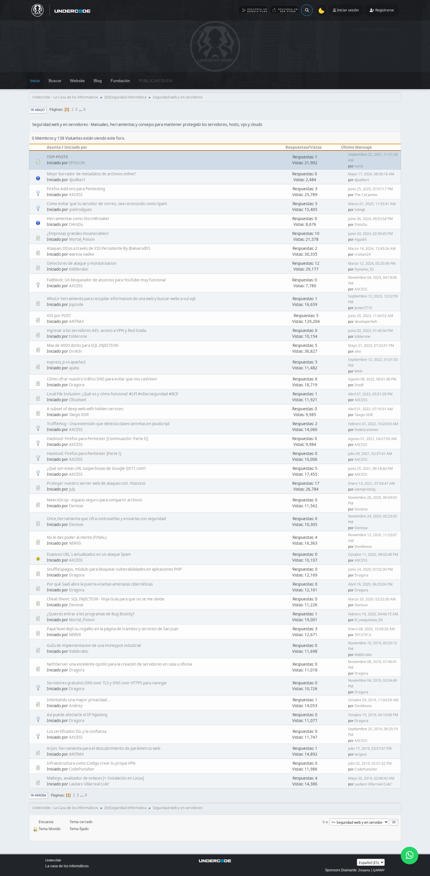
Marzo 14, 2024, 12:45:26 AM (372, 248)
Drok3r (75, 351)
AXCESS (75, 194)
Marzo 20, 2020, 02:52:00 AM (372, 599)
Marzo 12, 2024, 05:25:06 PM (371, 263)
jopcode (76, 304)
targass (361, 754)
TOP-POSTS (57, 157)
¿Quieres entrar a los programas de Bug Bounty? (91, 614)
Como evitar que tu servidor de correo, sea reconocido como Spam (107, 203)
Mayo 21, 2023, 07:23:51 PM (371, 345)
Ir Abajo (38, 110)
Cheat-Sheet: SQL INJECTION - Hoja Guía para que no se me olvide (105, 599)
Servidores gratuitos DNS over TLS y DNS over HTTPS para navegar (107, 682)
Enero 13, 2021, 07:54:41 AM (371, 483)
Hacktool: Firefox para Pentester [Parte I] (84, 453)
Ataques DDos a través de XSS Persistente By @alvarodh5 (98, 248)
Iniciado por (75, 147)
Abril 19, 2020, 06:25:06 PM (370, 584)
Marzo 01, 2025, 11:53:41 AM (372, 203)
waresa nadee (81, 254)
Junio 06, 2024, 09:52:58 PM (370, 218)
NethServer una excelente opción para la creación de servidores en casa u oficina (119, 664)
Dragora (76, 384)
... (81, 109)
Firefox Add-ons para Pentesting (76, 188)
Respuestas (296, 147)
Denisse (76, 505)
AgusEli (361, 239)
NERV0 (75, 543)
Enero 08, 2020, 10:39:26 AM (371, 628)
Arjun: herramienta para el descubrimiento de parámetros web (103, 748)
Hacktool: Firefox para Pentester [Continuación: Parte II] (97, 438)
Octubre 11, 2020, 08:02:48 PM (373, 554)
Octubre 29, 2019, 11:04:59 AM (373, 699)
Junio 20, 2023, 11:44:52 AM (370, 315)
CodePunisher (81, 769)
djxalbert (77, 179)
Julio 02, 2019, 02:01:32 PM (370, 763)
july (72, 489)
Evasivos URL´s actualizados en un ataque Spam (89, 554)
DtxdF (359, 384)
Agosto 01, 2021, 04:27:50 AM (372, 438)
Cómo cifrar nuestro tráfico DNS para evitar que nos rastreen (102, 379)
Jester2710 (363, 307)
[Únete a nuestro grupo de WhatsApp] (409, 855)
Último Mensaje (356, 147)
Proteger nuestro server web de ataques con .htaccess (96, 483)
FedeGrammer (367, 429)
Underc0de (53, 860)
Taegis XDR (79, 414)
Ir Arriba (38, 795)
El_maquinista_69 (369, 619)
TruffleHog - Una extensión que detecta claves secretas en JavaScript (108, 423)
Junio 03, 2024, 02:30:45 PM (370, 233)
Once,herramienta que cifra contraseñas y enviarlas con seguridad (106, 518)
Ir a (325, 822)
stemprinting (365, 489)
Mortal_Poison (82, 239)
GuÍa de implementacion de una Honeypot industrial (94, 645)
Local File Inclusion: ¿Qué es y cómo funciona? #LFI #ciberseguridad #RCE (112, 394)
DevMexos (363, 546)
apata (74, 368)
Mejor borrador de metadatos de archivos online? (91, 173)
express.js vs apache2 (66, 362)
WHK (358, 371)
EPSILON (77, 162)
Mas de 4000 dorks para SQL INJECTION (82, 345)
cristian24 (363, 254)
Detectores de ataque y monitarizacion (81, 263)
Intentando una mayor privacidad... (78, 699)
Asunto (54, 147)
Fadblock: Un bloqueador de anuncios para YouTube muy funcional (106, 280)
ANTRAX (76, 321)
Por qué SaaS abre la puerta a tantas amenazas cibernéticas (100, 584)
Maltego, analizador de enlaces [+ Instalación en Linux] (95, 778)
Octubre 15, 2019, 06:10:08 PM (373, 714)
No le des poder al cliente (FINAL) (76, 537)
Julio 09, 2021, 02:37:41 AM (370, 453)
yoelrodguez (80, 209)
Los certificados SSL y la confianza (76, 731)
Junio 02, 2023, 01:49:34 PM (370, 330)
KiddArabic (78, 269)
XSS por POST (59, 315)
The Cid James (366, 194)
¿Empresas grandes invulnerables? (78, 233)
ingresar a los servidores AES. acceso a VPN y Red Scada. (97, 330)
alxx (358, 351)
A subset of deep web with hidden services (85, 408)
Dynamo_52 (364, 269)
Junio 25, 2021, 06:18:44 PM (370, 468)
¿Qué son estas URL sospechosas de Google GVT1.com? (96, 468)
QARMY (379, 870)
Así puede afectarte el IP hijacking (77, 714)
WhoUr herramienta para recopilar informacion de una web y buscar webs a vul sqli (121, 298)
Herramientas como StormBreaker (78, 218)
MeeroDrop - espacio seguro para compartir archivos (94, 500)
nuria (359, 166)
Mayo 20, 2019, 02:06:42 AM (371, 778)
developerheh (366, 321)
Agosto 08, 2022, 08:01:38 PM (372, 379)
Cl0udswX (77, 399)
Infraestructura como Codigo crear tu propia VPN (91, 763)
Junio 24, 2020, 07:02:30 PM (370, 569)
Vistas (316, 147)
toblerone (78, 336)
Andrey (75, 705)
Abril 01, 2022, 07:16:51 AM (370, 408)
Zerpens (364, 870)
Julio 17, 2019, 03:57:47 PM (370, 748)
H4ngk (360, 209)
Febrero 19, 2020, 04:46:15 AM (373, 614)
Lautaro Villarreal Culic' (89, 784)
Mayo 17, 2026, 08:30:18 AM (371, 174)
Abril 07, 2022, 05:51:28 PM (370, 394)
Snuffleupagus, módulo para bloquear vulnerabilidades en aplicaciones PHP (114, 569)
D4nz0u (76, 224)
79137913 (363, 634)
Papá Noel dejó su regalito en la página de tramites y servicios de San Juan (112, 628)
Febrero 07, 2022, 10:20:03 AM (373, 423)
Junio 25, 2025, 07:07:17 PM (370, 188)
